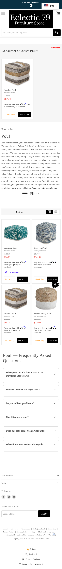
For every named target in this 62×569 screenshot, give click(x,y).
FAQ (33, 532)
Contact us (25, 529)
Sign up (44, 514)
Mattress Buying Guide (47, 532)
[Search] (57, 32)
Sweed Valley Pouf (42, 313)
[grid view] (49, 212)
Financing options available (43, 188)
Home (4, 129)
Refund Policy (8, 532)
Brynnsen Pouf (10, 248)
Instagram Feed (39, 529)
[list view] (56, 212)
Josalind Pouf (10, 90)
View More (55, 48)
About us (14, 529)
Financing (52, 529)
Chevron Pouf (40, 248)
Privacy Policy (22, 532)
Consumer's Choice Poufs (19, 51)
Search (5, 529)
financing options (25, 423)
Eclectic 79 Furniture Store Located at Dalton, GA (25, 535)
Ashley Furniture (9, 93)
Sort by (19, 212)
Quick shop (10, 114)
